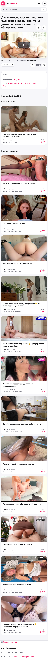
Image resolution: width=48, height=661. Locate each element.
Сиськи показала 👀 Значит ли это (17, 544)
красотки (27, 83)
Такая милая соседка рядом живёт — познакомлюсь (19, 385)
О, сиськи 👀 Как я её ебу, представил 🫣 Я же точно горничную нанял (22, 305)
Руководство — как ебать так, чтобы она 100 (22, 504)
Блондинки (17, 80)
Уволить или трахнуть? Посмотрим (17, 263)
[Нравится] (32, 65)
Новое (14, 652)
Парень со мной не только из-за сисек (19, 464)
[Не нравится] (44, 65)
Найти (43, 9)
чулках (10, 83)
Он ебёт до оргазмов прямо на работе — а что (22, 424)
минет (20, 83)
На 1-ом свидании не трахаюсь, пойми (19, 183)
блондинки (7, 86)
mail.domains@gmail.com (24, 657)
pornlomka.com (9, 648)
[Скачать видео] (38, 27)
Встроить (9, 65)
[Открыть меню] (39, 3)
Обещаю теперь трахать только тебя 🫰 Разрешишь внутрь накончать (20, 625)
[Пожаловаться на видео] (44, 27)
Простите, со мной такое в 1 (14, 223)
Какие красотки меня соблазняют (17, 584)
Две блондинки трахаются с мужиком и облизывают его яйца (19, 135)
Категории (5, 652)
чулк (15, 83)
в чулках (35, 83)
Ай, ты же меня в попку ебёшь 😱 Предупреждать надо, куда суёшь (24, 345)
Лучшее (23, 652)
